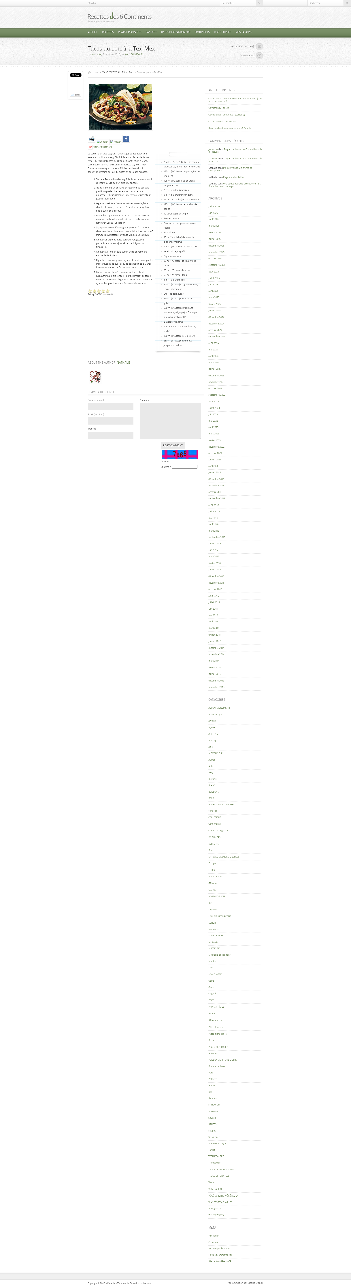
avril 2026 (213, 219)
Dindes (211, 850)
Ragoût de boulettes (233, 177)
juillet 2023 (214, 408)
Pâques (212, 1014)
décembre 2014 (216, 648)
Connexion (213, 1242)
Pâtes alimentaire (217, 1034)
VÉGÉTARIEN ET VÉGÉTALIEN (223, 1196)
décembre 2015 (216, 576)
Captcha (165, 467)
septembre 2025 (216, 265)
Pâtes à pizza (215, 1020)
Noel (210, 968)
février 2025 (214, 304)
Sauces (212, 1118)
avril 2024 (213, 356)
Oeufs (211, 981)
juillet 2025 (214, 278)
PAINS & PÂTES (216, 1007)
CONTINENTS (202, 32)
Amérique (213, 740)
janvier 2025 (214, 310)
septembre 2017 (216, 537)
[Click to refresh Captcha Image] (180, 454)
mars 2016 (213, 556)
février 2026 (214, 232)
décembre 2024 (216, 317)
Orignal (212, 994)
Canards (212, 811)
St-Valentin (214, 1137)
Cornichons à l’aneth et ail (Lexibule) (226, 115)
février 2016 (214, 563)
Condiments (214, 824)
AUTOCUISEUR (215, 753)
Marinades (213, 929)
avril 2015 (213, 622)
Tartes (211, 1150)
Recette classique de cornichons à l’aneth (229, 128)
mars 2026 (213, 226)
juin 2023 (213, 414)
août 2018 (213, 505)
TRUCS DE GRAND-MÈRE (175, 32)
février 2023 (214, 440)
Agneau (212, 727)
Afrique (212, 721)
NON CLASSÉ (215, 974)
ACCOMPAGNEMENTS (219, 708)
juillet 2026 (214, 207)
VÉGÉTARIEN (215, 1189)
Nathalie (96, 54)
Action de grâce (216, 714)
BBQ (210, 773)
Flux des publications (219, 1248)
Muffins (212, 961)
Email (96, 414)
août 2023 (213, 402)
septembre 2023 (216, 395)
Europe (212, 863)
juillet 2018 (214, 512)
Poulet (211, 1085)
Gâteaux (212, 883)
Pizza (211, 1040)
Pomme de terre (216, 1066)
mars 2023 (213, 434)
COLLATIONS (214, 817)
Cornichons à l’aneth (218, 108)
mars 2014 (213, 661)
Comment (145, 400)
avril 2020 (213, 466)
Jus (210, 903)
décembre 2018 (216, 479)
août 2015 (213, 596)
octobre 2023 (215, 388)
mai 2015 (213, 615)
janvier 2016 (214, 570)
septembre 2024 (216, 336)
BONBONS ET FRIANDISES (221, 805)
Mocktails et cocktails (219, 955)
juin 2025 (213, 284)
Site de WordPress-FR (219, 1261)
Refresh (165, 461)
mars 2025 (213, 297)
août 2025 (213, 272)
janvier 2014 (214, 674)
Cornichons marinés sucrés (222, 121)
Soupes (212, 1131)
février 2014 (214, 667)
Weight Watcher (216, 1215)
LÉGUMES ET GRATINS (219, 916)
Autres (211, 760)
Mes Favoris (243, 32)
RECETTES (108, 32)
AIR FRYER (213, 734)
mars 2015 (213, 628)
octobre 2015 (215, 589)
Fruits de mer (215, 876)
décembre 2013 (216, 681)
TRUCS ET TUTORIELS (218, 1176)
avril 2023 (213, 427)
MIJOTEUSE (214, 948)
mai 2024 (213, 350)
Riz (210, 1092)
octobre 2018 (215, 492)
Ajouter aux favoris (102, 147)
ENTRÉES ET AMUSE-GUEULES (223, 857)
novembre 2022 (216, 447)
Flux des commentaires (220, 1255)
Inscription (213, 1236)
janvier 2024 (214, 369)
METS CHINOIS (215, 936)
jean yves (213, 149)
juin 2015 (213, 609)
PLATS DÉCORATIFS (129, 32)
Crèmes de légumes (218, 831)
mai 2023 (213, 421)
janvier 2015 (214, 641)
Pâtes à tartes (215, 1027)
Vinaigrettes (214, 1209)
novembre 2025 (216, 252)
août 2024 (213, 343)
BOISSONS (213, 792)
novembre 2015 (216, 583)
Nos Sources (222, 32)
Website (92, 429)
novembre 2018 (216, 486)
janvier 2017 (214, 544)
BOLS (211, 798)
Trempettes (214, 1163)
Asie (210, 747)
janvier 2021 (214, 460)
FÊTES (211, 870)
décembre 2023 (216, 376)
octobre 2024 (215, 330)
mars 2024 (213, 362)
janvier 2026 (214, 239)
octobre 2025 (215, 258)
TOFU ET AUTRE (216, 1156)
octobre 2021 (215, 453)
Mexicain (213, 942)
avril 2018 (213, 524)
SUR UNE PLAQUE (217, 1143)
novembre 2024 (216, 324)
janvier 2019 (214, 472)
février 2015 (214, 635)
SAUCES (212, 1124)
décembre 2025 (216, 246)
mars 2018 (213, 531)
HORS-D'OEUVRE (216, 896)
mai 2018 (213, 518)
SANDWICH (137, 54)
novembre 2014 (216, 654)
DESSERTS (213, 844)
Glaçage (212, 890)
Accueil (92, 3)
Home (95, 72)
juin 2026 (213, 213)
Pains (211, 1000)
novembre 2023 (216, 382)
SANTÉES (151, 32)
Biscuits (212, 779)
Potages (212, 1079)
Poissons (213, 1053)
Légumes (213, 910)
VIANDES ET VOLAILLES (113, 72)
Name (96, 400)
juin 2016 (213, 550)
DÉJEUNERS (214, 837)
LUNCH (212, 923)
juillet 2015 (214, 602)
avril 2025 (213, 291)
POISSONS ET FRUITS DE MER (223, 1060)
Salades (212, 1098)
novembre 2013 (216, 687)
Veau (211, 1182)
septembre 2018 (216, 498)
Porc (127, 54)
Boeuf (211, 785)
